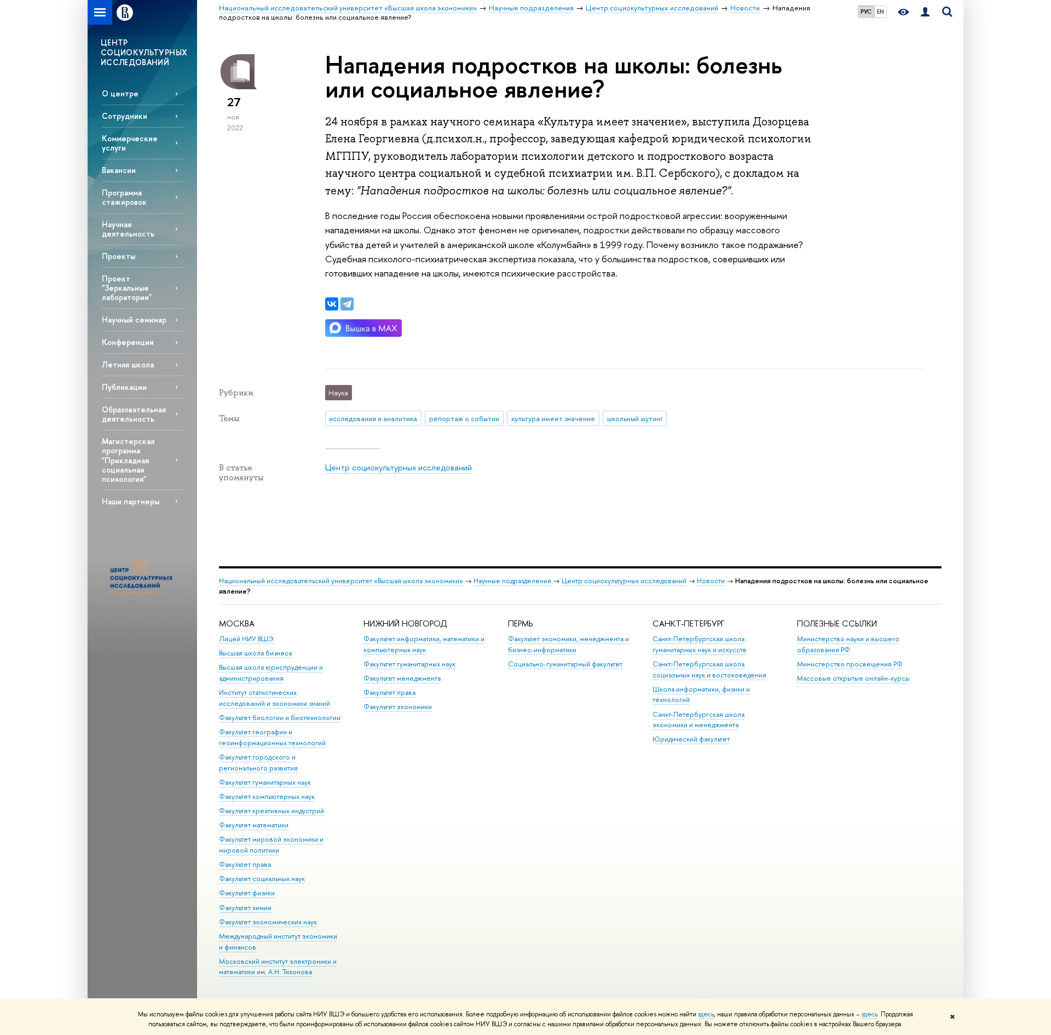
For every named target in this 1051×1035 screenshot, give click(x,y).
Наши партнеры (130, 501)
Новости (711, 580)
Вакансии (119, 170)
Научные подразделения (512, 580)
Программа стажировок (124, 197)
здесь (706, 1014)
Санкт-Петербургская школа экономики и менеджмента (698, 720)
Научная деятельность (128, 229)
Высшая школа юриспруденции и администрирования (271, 673)
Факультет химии (245, 907)
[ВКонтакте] (331, 304)
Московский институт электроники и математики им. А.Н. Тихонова (278, 967)
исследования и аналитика (373, 418)
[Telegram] (347, 304)
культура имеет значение (553, 418)
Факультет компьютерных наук (267, 796)
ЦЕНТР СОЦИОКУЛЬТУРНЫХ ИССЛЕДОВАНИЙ (144, 52)
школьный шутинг (635, 418)
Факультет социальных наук (262, 878)
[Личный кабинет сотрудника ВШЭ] (925, 12)
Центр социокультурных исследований (398, 467)
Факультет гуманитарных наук (265, 782)
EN (880, 11)
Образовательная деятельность (134, 414)
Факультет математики (253, 825)
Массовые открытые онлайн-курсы (853, 678)
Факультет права (245, 864)
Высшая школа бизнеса (255, 653)
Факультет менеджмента (402, 678)
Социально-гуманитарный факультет (565, 664)
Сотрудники (124, 116)
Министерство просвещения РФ (850, 664)
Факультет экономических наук (268, 922)
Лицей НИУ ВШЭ (246, 638)
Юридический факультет (691, 739)
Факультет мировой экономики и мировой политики (271, 845)
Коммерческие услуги (130, 143)
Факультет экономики (397, 706)
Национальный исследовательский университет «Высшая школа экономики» (341, 580)
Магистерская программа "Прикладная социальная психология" (128, 460)
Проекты (118, 256)
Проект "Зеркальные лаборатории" (127, 287)
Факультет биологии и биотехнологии (279, 717)
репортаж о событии (464, 418)
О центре (120, 93)
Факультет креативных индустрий (271, 810)
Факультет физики (247, 893)
